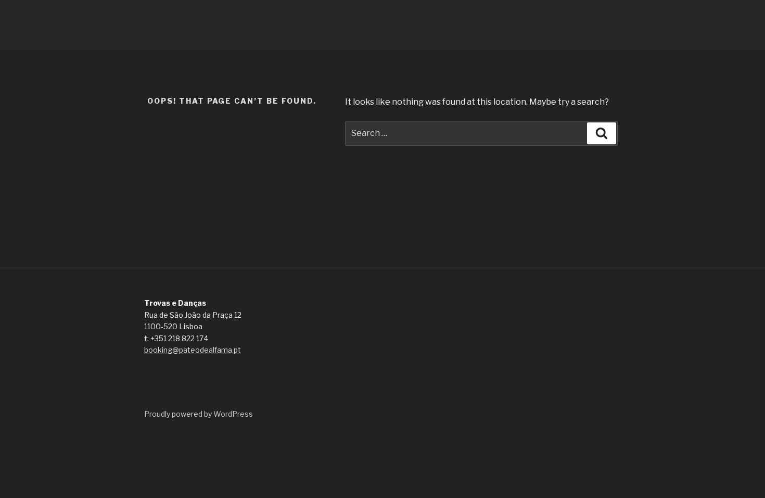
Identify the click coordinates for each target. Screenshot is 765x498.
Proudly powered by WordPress (198, 413)
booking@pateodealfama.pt (192, 349)
